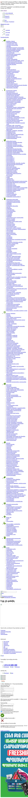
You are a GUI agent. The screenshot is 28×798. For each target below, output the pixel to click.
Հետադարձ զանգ (5, 24)
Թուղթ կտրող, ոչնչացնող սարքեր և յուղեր (16, 310)
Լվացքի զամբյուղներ (11, 420)
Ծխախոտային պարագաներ (13, 541)
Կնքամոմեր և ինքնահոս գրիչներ (14, 242)
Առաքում (7, 16)
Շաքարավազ (9, 521)
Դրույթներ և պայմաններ (9, 653)
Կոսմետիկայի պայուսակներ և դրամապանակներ (13, 474)
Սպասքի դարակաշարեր (12, 363)
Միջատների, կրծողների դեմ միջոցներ (15, 436)
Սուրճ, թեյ (8, 517)
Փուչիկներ (8, 514)
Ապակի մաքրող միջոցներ (12, 95)
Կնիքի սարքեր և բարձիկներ (13, 278)
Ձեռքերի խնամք (10, 80)
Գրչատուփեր (9, 231)
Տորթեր (8, 535)
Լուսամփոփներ (10, 498)
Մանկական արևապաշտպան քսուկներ (16, 154)
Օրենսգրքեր (9, 574)
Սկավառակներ (10, 482)
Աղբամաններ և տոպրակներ (13, 102)
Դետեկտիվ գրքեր (10, 561)
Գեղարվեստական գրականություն (14, 560)
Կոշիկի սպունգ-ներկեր (12, 135)
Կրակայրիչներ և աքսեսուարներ (14, 544)
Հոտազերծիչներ (10, 52)
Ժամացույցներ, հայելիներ (12, 388)
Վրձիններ (8, 249)
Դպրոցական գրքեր (11, 571)
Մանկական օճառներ (11, 143)
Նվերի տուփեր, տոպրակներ (13, 508)
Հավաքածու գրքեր (11, 555)
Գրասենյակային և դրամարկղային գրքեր (16, 288)
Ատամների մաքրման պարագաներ (15, 47)
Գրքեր (7, 547)
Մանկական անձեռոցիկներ (13, 152)
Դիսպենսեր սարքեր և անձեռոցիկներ (15, 107)
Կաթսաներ (9, 338)
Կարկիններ (9, 215)
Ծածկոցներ (9, 445)
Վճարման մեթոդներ (6, 631)
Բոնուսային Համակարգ (9, 650)
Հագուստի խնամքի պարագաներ (14, 120)
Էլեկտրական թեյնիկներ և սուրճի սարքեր (16, 489)
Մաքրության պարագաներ (13, 121)
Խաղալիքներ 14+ (10, 161)
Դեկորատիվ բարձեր (11, 452)
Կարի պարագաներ (11, 440)
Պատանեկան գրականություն (13, 589)
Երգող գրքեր (9, 551)
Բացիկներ (8, 505)
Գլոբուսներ (9, 213)
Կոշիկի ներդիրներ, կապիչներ (13, 137)
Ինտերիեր (8, 386)
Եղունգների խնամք (11, 81)
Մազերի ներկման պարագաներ (14, 63)
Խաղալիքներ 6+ (10, 159)
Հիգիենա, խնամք (10, 41)
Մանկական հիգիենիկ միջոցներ (14, 142)
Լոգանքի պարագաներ (12, 45)
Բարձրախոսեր (10, 500)
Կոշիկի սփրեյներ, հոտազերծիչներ (14, 134)
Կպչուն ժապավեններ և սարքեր (14, 269)
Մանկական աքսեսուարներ (13, 186)
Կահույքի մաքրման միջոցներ (13, 100)
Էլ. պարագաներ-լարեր (12, 405)
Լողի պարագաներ (11, 195)
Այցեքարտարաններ (11, 282)
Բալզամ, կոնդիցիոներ (11, 59)
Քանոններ (9, 204)
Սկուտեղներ (9, 359)
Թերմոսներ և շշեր (10, 356)
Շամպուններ (9, 58)
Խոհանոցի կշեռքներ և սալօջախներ (15, 491)
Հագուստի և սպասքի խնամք (13, 111)
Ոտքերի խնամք (10, 82)
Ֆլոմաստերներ (10, 246)
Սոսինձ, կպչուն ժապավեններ (13, 409)
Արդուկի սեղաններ (11, 435)
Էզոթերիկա (9, 578)
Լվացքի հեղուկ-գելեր (11, 113)
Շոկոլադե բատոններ (11, 530)
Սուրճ (7, 518)
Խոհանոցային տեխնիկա (12, 485)
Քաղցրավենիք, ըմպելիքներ (13, 524)
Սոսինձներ (9, 208)
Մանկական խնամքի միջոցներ (14, 148)
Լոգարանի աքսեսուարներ (13, 417)
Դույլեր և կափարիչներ (12, 426)
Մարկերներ (9, 237)
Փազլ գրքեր (9, 554)
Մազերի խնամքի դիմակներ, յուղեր (15, 60)
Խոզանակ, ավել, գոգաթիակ (13, 125)
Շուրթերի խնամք (10, 74)
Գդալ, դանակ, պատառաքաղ (13, 317)
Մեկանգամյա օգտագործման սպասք (15, 319)
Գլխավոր (3, 630)
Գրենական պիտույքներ (12, 199)
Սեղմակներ (9, 270)
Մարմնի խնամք (10, 76)
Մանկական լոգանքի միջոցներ (14, 145)
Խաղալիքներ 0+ (10, 160)
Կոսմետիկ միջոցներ (11, 64)
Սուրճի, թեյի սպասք (11, 328)
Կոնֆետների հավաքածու (12, 526)
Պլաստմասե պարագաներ (13, 424)
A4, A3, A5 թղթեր (10, 291)
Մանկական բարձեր (11, 170)
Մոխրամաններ (10, 321)
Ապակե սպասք (10, 322)
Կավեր (8, 177)
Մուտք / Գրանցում (9, 21)
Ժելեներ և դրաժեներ (11, 531)
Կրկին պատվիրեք (5, 730)
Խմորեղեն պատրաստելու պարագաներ (16, 381)
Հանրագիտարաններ (11, 580)
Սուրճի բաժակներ (11, 330)
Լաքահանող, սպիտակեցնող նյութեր (15, 117)
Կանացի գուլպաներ (11, 457)
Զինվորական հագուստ (12, 463)
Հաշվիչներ (9, 268)
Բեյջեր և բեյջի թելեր (11, 280)
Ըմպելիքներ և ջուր (11, 534)
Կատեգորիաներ (5, 37)
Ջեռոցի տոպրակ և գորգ (12, 375)
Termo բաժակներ (10, 332)
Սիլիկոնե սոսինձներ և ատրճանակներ (15, 408)
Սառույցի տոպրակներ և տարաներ (15, 376)
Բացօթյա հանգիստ (11, 428)
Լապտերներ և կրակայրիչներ (13, 410)
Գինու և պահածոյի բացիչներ (13, 350)
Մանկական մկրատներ (12, 206)
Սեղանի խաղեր (10, 165)
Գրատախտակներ (11, 211)
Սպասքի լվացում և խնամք (13, 112)
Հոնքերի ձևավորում (11, 69)
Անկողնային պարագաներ (13, 450)
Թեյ (7, 519)
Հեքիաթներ (9, 550)
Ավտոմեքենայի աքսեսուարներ (14, 437)
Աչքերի (8, 68)
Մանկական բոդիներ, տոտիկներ (14, 470)
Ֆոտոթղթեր (9, 309)
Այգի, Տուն (8, 384)
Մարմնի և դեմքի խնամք (12, 72)
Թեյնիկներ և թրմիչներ (11, 335)
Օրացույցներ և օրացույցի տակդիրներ (15, 297)
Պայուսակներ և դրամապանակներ (15, 471)
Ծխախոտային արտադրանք (13, 538)
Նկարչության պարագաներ (13, 257)
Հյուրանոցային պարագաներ (13, 54)
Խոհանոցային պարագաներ (13, 345)
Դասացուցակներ (10, 220)
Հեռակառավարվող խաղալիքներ (14, 164)
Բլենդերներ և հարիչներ (12, 492)
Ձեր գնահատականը (6, 705)
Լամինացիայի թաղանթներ (13, 304)
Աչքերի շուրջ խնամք (11, 77)
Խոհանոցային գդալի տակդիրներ (14, 353)
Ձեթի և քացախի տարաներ (13, 354)
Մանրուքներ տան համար (12, 413)
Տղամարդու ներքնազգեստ (12, 461)
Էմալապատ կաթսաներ (12, 343)
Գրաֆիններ (9, 325)
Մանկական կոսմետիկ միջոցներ (14, 150)
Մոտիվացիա (9, 583)
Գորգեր (8, 401)
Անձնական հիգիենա (11, 42)
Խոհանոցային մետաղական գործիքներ (16, 352)
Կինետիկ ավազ (10, 179)
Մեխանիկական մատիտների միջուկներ (16, 239)
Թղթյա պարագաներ (11, 290)
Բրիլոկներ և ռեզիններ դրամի (13, 284)
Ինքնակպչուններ (10, 224)
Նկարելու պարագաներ (12, 243)
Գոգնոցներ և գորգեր (11, 252)
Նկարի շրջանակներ (11, 387)
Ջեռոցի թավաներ (10, 341)
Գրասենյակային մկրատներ (13, 262)
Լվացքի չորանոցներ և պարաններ (14, 423)
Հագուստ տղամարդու (11, 459)
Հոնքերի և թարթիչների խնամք (14, 78)
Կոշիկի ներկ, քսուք (11, 133)
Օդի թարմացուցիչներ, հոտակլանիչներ (16, 98)
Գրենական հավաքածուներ (13, 202)
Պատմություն (9, 587)
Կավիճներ (8, 216)
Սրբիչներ (8, 446)
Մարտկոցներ (9, 406)
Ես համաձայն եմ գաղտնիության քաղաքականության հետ (10, 712)
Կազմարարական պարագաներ (14, 306)
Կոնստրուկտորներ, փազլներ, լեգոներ (15, 163)
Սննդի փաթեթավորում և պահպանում (15, 369)
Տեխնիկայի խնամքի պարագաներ (14, 493)
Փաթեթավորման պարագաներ (14, 506)
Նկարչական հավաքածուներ (13, 253)
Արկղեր (8, 414)
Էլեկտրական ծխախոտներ (13, 542)
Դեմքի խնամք (9, 73)
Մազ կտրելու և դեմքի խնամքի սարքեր (16, 495)
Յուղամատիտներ (10, 244)
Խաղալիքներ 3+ (10, 157)
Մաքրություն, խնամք (11, 90)
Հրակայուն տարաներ (11, 344)
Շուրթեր (8, 67)
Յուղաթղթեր (9, 371)
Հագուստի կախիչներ (11, 427)
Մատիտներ (9, 238)
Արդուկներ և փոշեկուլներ (12, 497)
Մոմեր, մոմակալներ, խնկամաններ (15, 389)
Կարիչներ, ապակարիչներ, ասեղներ (15, 265)
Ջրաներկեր (9, 251)
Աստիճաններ (9, 411)
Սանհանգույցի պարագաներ (13, 415)
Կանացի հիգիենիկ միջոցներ (13, 50)
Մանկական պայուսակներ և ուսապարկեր (16, 187)
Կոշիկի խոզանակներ (11, 138)
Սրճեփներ (8, 334)
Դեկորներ (8, 400)
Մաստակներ (9, 533)
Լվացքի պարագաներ (11, 419)
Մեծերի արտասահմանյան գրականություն (13, 564)
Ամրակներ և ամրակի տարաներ (14, 264)
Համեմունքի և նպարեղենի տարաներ (15, 326)
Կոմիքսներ (9, 586)
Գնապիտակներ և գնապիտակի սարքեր (16, 299)
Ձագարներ (9, 367)
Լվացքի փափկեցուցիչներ (12, 116)
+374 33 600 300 (10, 665)
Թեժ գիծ (5, 648)
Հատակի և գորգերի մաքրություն (14, 99)
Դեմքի (8, 65)
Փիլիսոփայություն (10, 577)
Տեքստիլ (8, 443)
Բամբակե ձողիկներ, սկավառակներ (15, 49)
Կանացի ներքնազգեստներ (13, 454)
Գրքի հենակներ (10, 209)
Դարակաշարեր (10, 283)
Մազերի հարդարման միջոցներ (14, 61)
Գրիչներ (8, 235)
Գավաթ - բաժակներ (11, 323)
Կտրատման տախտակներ (12, 347)
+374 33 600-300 (9, 13)
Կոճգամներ (9, 271)
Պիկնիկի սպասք (10, 431)
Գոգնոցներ (9, 449)
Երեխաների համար (11, 141)
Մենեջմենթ (9, 585)
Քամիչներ (8, 365)
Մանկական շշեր (10, 183)
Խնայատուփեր (10, 512)
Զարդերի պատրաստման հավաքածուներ (16, 181)
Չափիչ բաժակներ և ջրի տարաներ (15, 366)
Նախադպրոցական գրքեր (13, 572)
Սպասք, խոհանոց (10, 313)
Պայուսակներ (9, 230)
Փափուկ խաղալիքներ (11, 172)
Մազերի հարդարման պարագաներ (15, 496)
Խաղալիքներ (9, 156)
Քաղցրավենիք (10, 525)
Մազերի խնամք (10, 56)
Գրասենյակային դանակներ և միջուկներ (16, 277)
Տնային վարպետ (10, 402)
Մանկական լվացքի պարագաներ (14, 151)
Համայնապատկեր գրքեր (12, 556)
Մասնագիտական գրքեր (12, 576)
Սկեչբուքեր (9, 255)
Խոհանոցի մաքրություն (12, 93)
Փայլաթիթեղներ (10, 370)
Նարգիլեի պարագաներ (12, 543)
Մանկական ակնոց (11, 191)
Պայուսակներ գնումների (12, 472)
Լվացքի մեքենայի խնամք (12, 119)
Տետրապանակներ (11, 233)
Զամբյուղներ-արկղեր (11, 391)
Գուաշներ (8, 247)
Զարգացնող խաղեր (11, 167)
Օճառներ (8, 46)
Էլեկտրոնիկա (9, 478)
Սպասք (8, 314)
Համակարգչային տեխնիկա (13, 479)
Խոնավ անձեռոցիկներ (11, 55)
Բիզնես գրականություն (12, 581)
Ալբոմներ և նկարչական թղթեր (14, 221)
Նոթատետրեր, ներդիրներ (12, 293)
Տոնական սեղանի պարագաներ (14, 510)
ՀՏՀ (6, 20)
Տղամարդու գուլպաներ (12, 462)
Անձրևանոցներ (10, 432)
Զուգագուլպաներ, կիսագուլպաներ (15, 458)
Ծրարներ (8, 296)
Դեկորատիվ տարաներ (12, 327)
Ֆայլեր (8, 266)
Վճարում (7, 17)
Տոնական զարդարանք (12, 509)
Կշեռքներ (8, 398)
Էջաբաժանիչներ (10, 295)
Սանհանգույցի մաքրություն (13, 94)
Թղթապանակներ (10, 274)
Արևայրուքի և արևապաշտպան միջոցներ (16, 85)
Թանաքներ (9, 279)
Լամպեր (8, 404)
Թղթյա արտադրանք (11, 103)
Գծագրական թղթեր (11, 226)
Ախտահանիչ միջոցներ (12, 87)
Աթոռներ (8, 393)
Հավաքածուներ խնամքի (12, 86)
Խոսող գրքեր (9, 559)
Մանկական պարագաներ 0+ (13, 196)
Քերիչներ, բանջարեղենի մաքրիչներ (15, 349)
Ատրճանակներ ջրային (12, 169)
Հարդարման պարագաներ (13, 70)
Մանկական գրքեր (11, 549)
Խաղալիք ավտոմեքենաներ (13, 168)
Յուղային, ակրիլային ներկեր (13, 256)
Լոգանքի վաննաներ (11, 194)
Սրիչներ (8, 207)
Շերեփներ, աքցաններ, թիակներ (14, 348)
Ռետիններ (9, 203)
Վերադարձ (6, 645)
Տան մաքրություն (10, 91)
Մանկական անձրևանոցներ (13, 190)
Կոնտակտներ (4, 634)
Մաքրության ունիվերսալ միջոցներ (14, 97)
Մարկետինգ (9, 582)
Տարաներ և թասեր (11, 358)
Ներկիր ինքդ (9, 178)
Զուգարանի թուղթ (10, 104)
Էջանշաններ (9, 212)
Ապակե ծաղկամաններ (12, 395)
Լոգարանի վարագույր (12, 418)
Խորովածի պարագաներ (12, 429)
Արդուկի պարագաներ (12, 433)
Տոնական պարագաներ (12, 504)
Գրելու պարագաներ (11, 234)
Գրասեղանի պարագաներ (13, 258)
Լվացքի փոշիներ (10, 115)
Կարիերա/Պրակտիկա (9, 649)
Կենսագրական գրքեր (11, 568)
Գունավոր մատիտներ (11, 248)
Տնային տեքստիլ (10, 444)
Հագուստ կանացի (10, 453)
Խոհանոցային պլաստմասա (13, 357)
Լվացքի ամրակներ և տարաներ (14, 422)
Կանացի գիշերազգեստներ (13, 456)
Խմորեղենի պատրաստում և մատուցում (16, 378)
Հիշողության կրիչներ (11, 480)
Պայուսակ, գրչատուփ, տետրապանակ (16, 229)
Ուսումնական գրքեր (11, 569)
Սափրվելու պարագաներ (12, 51)
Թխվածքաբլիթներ (11, 527)
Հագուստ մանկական (11, 465)
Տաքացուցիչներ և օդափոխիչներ (14, 501)
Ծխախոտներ (9, 539)
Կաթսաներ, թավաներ (11, 336)
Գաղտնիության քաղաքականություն (12, 651)
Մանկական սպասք (11, 185)
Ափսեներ (8, 316)
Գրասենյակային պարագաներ (14, 273)
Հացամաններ (9, 361)
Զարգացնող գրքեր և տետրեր (13, 227)
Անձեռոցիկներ (9, 106)
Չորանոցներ (9, 362)
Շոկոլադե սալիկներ (11, 529)
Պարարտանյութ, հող (11, 439)
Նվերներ (8, 513)
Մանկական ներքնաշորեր (12, 468)
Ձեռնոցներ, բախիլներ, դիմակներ (14, 130)
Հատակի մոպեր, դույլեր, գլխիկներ (15, 126)
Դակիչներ (9, 275)
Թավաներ (8, 339)
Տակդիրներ (9, 155)
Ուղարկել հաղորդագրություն (7, 695)
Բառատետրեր (9, 222)
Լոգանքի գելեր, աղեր (11, 43)
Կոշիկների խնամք (10, 131)
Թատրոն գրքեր (10, 552)
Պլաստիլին (9, 176)
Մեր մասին (6, 641)
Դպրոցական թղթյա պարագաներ (14, 217)
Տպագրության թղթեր (11, 308)
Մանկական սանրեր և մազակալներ (15, 189)
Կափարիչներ (9, 340)
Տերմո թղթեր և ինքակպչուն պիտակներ (16, 300)
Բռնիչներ (8, 448)
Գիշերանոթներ (10, 192)
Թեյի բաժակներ (10, 331)
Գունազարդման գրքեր (12, 558)
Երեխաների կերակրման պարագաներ (15, 182)
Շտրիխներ (9, 240)
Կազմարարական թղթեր (12, 305)
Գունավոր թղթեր (10, 225)
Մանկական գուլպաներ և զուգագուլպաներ (12, 467)
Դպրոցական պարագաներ (13, 200)
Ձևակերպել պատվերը (10, 597)
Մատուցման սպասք (11, 318)
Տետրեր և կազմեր (10, 218)
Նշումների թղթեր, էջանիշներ (13, 292)
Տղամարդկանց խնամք (12, 83)
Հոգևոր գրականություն (12, 573)
